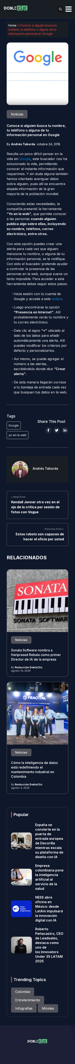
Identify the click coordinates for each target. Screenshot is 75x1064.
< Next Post (18, 496)
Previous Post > (54, 529)
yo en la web (17, 435)
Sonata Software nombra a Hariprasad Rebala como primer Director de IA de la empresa (36, 654)
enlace (57, 299)
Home (12, 25)
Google (25, 159)
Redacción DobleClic (28, 667)
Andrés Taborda (23, 144)
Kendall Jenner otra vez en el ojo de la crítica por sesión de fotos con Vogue (35, 507)
